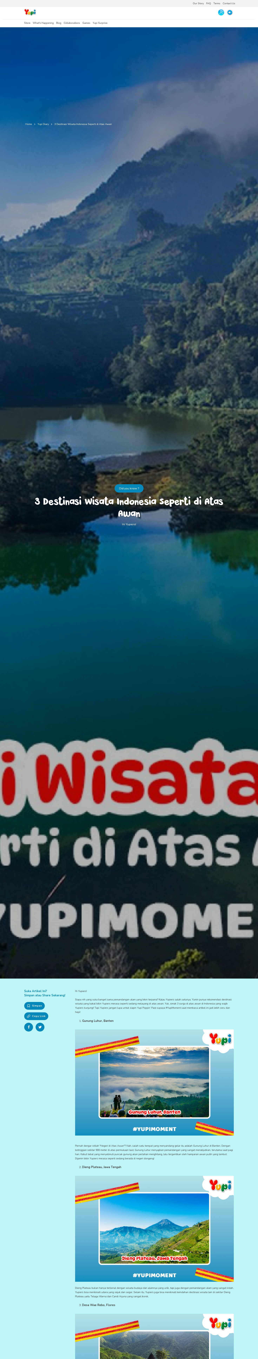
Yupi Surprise (100, 23)
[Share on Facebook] (28, 1027)
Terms (216, 3)
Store (27, 23)
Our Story (198, 3)
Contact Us (229, 3)
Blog (58, 23)
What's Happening (43, 23)
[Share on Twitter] (40, 1027)
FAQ (208, 3)
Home (28, 124)
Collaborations (72, 23)
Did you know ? (129, 488)
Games (86, 23)
